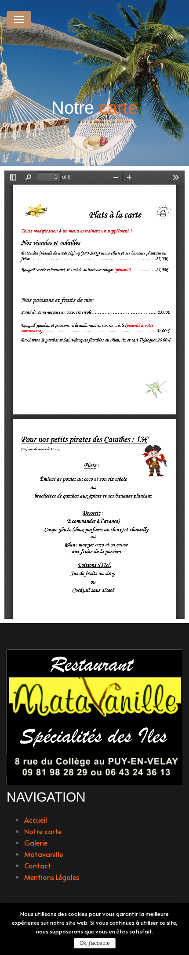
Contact (37, 865)
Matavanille (43, 854)
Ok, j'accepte (95, 943)
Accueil (35, 819)
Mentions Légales (51, 877)
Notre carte (43, 831)
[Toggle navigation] (19, 20)
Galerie (35, 842)
